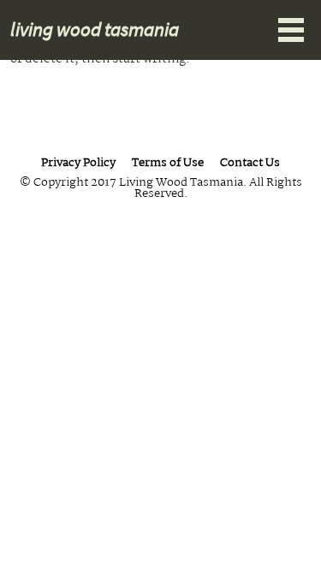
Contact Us (250, 164)
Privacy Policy (78, 164)
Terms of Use (168, 164)
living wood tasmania (94, 29)
